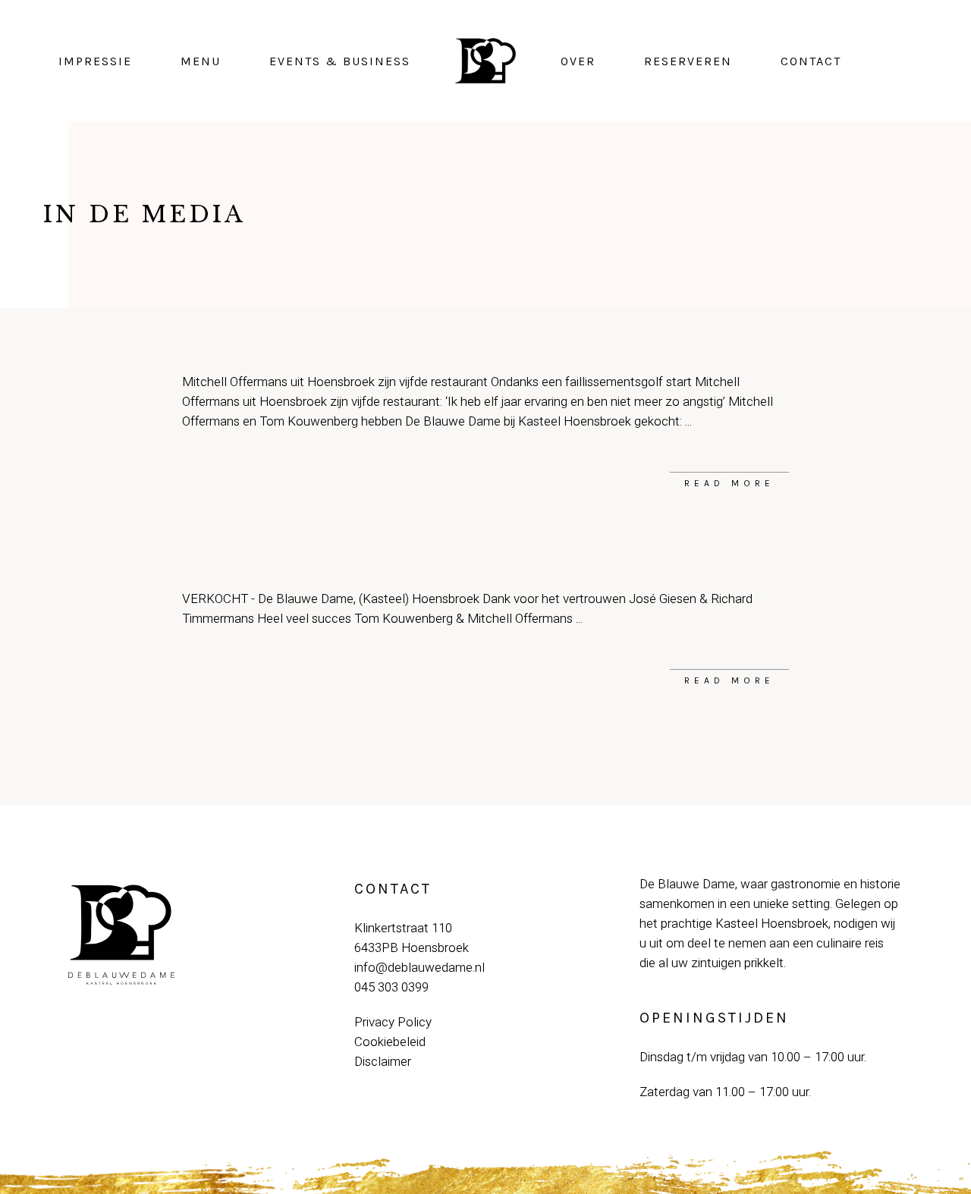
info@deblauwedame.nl (419, 967)
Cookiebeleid (390, 1041)
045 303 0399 (391, 987)
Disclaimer (382, 1061)
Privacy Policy (393, 1022)
